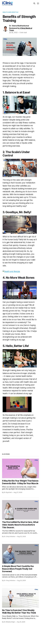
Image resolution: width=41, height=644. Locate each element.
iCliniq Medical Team (20, 29)
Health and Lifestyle (10, 12)
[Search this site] (34, 3)
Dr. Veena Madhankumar (19, 26)
